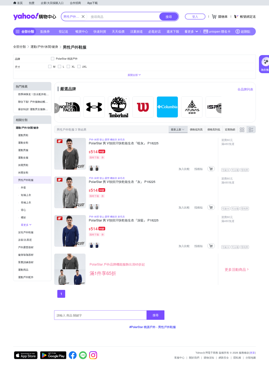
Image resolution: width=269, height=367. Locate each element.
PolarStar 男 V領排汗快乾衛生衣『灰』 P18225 (122, 182)
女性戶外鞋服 (25, 232)
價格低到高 (196, 129)
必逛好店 (154, 31)
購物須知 (209, 357)
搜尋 (156, 315)
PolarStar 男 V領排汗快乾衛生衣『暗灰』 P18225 (124, 143)
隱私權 (237, 357)
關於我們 (194, 357)
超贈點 (245, 31)
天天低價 (118, 31)
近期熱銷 (230, 129)
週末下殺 (173, 31)
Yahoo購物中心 (34, 16)
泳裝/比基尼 (25, 240)
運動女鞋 (23, 142)
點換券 (45, 31)
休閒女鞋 (23, 172)
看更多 (189, 31)
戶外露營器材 (25, 247)
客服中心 (179, 357)
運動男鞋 (23, 135)
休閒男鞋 (23, 165)
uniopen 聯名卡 (220, 31)
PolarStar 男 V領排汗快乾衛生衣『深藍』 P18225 (124, 220)
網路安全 (224, 357)
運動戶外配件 (25, 277)
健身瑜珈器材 (25, 254)
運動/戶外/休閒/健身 (27, 127)
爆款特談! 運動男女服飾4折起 (34, 109)
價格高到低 (213, 129)
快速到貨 (100, 31)
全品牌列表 (245, 89)
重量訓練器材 (25, 262)
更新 (252, 352)
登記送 (63, 31)
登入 (195, 16)
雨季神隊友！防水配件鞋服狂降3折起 (34, 94)
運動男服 (23, 150)
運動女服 (23, 157)
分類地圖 (251, 357)
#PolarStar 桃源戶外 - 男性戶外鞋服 (152, 327)
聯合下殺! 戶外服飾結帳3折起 (34, 101)
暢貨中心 (81, 31)
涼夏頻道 (136, 31)
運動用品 (23, 269)
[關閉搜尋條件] (83, 16)
